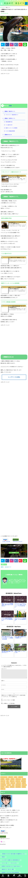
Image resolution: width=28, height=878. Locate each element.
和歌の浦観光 (18, 786)
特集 (8, 876)
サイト (2, 689)
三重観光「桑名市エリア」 (9, 111)
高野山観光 (12, 786)
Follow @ (14, 548)
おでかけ (9, 784)
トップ (14, 876)
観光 (2, 567)
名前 (2, 680)
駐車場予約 (19, 876)
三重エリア (4, 564)
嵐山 (13, 784)
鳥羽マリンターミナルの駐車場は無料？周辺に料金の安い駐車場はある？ (7, 604)
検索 (25, 876)
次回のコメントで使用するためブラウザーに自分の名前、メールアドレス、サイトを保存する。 (13, 696)
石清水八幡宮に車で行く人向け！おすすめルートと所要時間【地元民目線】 (7, 638)
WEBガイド (8, 567)
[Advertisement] (14, 88)
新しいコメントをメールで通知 (8, 700)
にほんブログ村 (6, 541)
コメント (3, 668)
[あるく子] (6, 801)
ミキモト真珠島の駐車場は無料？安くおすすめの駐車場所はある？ (7, 619)
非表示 (10, 105)
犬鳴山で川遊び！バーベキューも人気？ (20, 652)
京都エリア (24, 784)
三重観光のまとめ (7, 134)
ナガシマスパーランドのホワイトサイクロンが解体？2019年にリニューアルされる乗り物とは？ (20, 605)
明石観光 (23, 786)
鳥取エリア (13, 782)
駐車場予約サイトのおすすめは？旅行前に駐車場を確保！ (10, 872)
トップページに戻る (14, 377)
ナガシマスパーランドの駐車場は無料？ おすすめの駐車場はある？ (20, 619)
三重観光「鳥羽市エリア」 (9, 118)
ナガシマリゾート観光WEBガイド (11, 114)
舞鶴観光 (23, 782)
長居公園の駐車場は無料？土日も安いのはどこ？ (7, 652)
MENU (2, 876)
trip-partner (3, 844)
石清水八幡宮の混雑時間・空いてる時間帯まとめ (20, 637)
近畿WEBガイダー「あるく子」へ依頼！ (8, 869)
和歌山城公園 (18, 784)
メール (3, 685)
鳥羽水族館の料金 (8, 121)
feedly (14, 552)
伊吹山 (7, 786)
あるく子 (5, 583)
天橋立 (8, 782)
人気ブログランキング (17, 541)
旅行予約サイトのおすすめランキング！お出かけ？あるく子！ (11, 866)
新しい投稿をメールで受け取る (8, 703)
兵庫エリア (18, 782)
